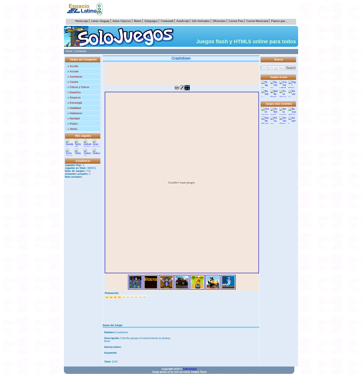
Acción (74, 66)
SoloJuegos (190, 369)
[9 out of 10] (140, 297)
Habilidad (75, 108)
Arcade (74, 71)
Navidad (75, 118)
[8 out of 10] (136, 297)
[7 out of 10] (132, 297)
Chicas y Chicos (79, 87)
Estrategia (76, 102)
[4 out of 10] (119, 297)
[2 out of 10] (111, 297)
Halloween (76, 113)
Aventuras (76, 76)
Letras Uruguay (100, 21)
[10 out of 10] (144, 297)
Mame (137, 21)
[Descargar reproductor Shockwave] (176, 89)
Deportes (75, 92)
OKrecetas (219, 21)
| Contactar (80, 51)
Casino (74, 81)
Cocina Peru (236, 21)
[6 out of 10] (128, 297)
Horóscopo (81, 21)
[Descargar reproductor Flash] (182, 89)
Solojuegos (151, 21)
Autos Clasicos (121, 21)
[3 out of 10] (115, 297)
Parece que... (279, 21)
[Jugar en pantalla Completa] (187, 89)
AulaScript (182, 21)
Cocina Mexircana (257, 21)
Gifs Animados (201, 21)
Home (68, 51)
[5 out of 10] (124, 297)
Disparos (75, 97)
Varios (73, 129)
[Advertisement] (201, 9)
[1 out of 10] (107, 297)
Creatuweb (167, 21)
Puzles (74, 123)
